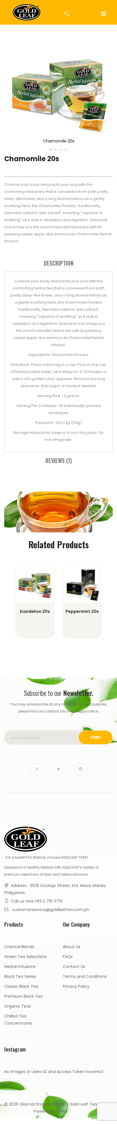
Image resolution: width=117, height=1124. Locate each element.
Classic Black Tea (21, 986)
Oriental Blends (19, 947)
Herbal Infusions (19, 966)
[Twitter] (58, 769)
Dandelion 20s (35, 611)
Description (59, 263)
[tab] (58, 263)
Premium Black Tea (23, 996)
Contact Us (74, 966)
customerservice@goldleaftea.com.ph (50, 909)
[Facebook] (36, 769)
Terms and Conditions (85, 976)
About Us (71, 947)
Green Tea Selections (25, 956)
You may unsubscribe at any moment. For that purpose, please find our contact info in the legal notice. (58, 708)
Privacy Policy (76, 986)
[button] (50, 150)
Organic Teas (17, 1006)
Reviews (57, 460)
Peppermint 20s (82, 611)
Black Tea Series (20, 976)
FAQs (68, 956)
